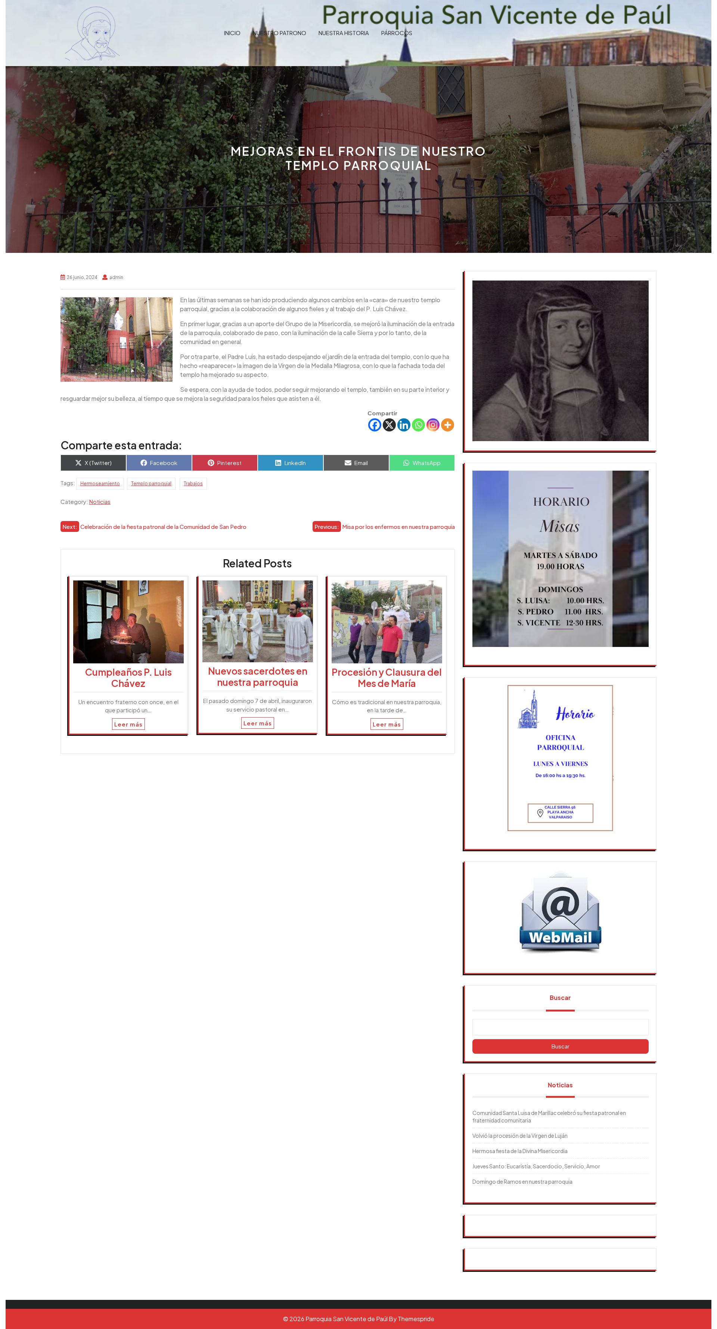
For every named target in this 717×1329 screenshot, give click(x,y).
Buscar (560, 997)
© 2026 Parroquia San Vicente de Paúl (335, 1319)
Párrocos (396, 32)
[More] (447, 424)
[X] (389, 424)
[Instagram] (433, 424)
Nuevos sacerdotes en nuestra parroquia (257, 676)
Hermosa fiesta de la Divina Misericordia (520, 1150)
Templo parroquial (151, 483)
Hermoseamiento (100, 483)
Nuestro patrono (279, 32)
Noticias (100, 501)
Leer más (128, 724)
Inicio (232, 32)
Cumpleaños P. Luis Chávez (128, 677)
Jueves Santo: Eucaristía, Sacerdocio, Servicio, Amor (536, 1166)
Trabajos (193, 483)
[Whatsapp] (418, 424)
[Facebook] (374, 424)
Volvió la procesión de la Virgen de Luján (520, 1135)
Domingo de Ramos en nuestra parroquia (522, 1181)
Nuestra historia (344, 32)
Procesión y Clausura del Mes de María (387, 677)
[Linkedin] (403, 424)
